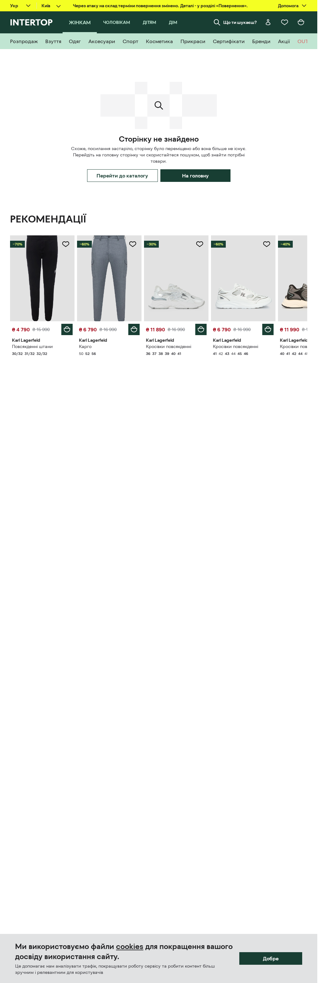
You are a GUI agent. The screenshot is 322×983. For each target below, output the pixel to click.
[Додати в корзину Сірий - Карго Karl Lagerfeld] (134, 329)
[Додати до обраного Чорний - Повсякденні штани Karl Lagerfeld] (65, 244)
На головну (195, 175)
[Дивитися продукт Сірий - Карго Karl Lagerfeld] (109, 278)
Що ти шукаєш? (240, 22)
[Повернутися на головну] (31, 22)
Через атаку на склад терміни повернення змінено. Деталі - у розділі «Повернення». (160, 5)
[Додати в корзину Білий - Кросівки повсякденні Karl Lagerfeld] (201, 329)
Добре (271, 958)
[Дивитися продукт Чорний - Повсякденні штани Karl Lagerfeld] (42, 278)
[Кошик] (301, 22)
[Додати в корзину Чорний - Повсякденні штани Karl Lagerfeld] (67, 329)
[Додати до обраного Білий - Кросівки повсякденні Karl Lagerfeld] (199, 244)
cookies (129, 946)
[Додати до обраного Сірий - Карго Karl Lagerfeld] (132, 244)
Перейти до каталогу (122, 175)
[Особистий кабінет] (268, 22)
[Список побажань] (284, 22)
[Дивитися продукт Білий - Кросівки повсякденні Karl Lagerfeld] (176, 278)
